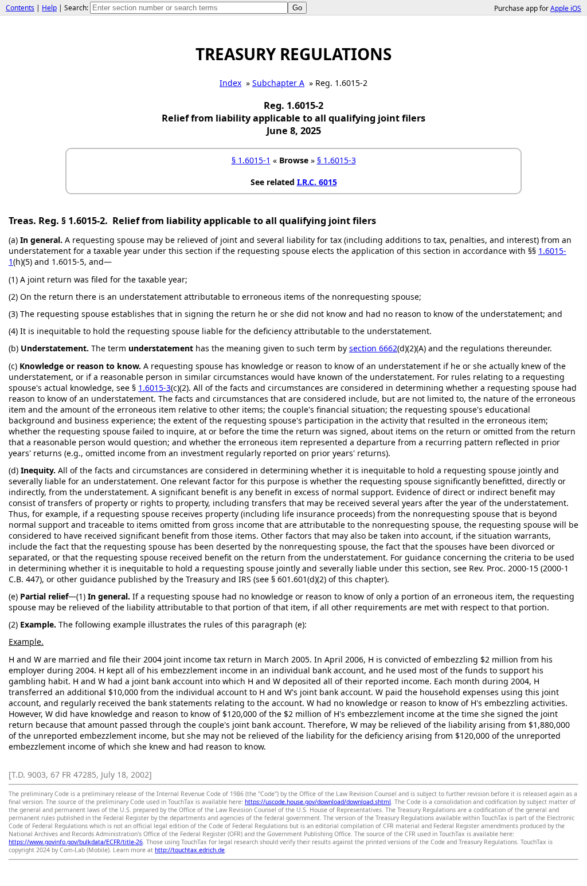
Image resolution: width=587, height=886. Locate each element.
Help (49, 8)
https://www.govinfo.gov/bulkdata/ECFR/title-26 (76, 842)
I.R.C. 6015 (317, 182)
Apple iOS (565, 8)
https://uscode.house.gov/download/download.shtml (318, 802)
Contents (20, 8)
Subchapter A (278, 82)
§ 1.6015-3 (336, 160)
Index (230, 82)
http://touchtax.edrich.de (190, 850)
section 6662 (373, 348)
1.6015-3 (154, 387)
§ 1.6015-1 (251, 160)
